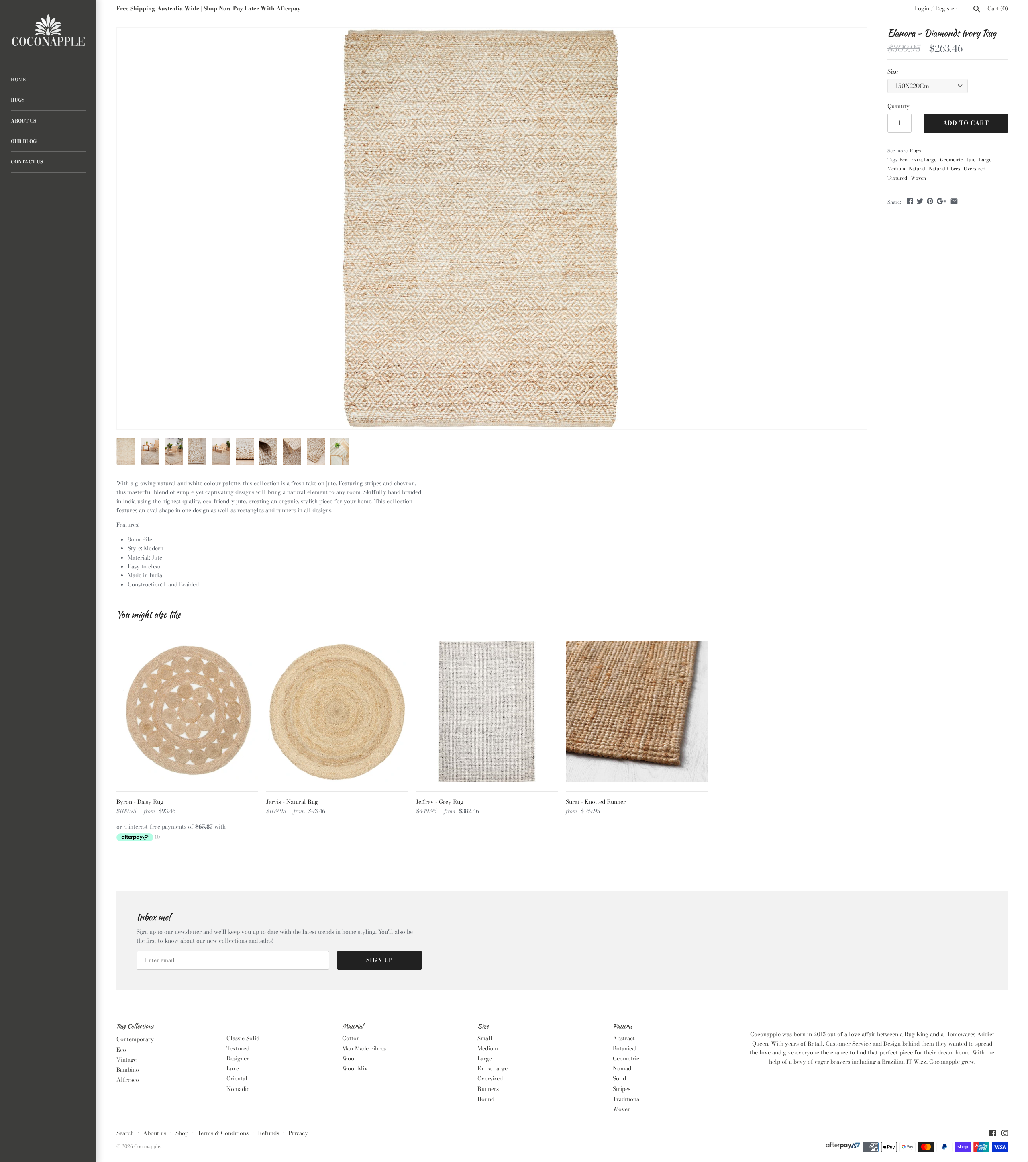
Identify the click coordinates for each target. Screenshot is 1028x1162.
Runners (488, 1088)
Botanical (625, 1048)
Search (125, 1133)
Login (922, 8)
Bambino (127, 1069)
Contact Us (27, 161)
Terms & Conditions (223, 1133)
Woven (918, 178)
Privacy (298, 1133)
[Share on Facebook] (910, 201)
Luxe (232, 1068)
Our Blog (24, 141)
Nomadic (237, 1088)
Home (18, 79)
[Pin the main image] (930, 201)
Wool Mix (354, 1068)
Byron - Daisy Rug (139, 801)
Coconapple (147, 1146)
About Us (23, 121)
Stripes (621, 1088)
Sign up (379, 960)
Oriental (236, 1078)
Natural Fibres (944, 168)
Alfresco (127, 1079)
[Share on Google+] (941, 201)
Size (892, 71)
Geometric (951, 159)
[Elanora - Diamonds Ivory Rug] (480, 228)
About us (154, 1133)
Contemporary (135, 1039)
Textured (897, 178)
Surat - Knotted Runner (596, 801)
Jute (971, 159)
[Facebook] (992, 1134)
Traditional (627, 1099)
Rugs (17, 100)
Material (352, 1027)
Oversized (974, 168)
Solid (619, 1078)
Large (985, 159)
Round (485, 1099)
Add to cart (966, 122)
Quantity (898, 106)
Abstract (624, 1038)
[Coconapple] (48, 31)
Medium (896, 168)
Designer (237, 1058)
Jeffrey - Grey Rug (439, 801)
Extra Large (923, 159)
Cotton (351, 1038)
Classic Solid (242, 1038)
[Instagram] (1004, 1134)
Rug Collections (134, 1027)
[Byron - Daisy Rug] (187, 711)
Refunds (268, 1133)
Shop (181, 1133)
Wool (349, 1058)
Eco (904, 159)
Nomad (622, 1068)
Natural (917, 168)
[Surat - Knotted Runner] (637, 711)
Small (484, 1038)
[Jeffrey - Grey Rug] (487, 711)
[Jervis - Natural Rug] (337, 711)
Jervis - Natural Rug (292, 801)
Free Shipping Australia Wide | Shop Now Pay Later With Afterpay (208, 8)
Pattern (622, 1027)
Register (946, 8)
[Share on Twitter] (920, 201)
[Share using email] (954, 201)
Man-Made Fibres (364, 1048)
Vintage (126, 1059)
